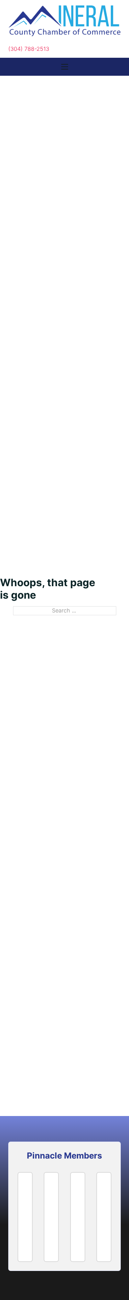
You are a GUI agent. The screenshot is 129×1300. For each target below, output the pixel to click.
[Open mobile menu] (64, 67)
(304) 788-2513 (28, 48)
